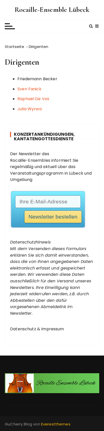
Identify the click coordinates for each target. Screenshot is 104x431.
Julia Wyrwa (29, 109)
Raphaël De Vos (33, 99)
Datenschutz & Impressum (37, 329)
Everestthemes (55, 424)
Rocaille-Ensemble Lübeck (52, 9)
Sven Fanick (29, 89)
